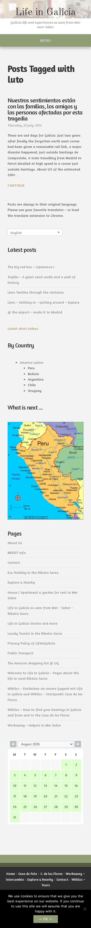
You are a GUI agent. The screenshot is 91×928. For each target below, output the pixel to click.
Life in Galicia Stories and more (32, 623)
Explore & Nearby (21, 582)
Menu (45, 41)
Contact (14, 562)
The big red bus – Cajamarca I (31, 267)
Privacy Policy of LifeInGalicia (31, 643)
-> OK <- (45, 919)
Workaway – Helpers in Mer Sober (34, 725)
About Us (15, 543)
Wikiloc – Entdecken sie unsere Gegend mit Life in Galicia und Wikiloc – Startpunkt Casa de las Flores (45, 694)
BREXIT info (17, 552)
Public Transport (20, 653)
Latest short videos (23, 328)
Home (10, 874)
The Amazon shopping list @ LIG (33, 663)
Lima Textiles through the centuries (36, 292)
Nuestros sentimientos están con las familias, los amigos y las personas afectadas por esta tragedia (45, 109)
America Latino (31, 362)
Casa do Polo (27, 874)
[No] (84, 908)
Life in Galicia (45, 13)
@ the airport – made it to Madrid (35, 312)
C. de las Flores (51, 874)
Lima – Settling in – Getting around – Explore (43, 302)
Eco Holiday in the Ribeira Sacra (33, 572)
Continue (16, 185)
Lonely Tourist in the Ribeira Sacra (35, 633)
